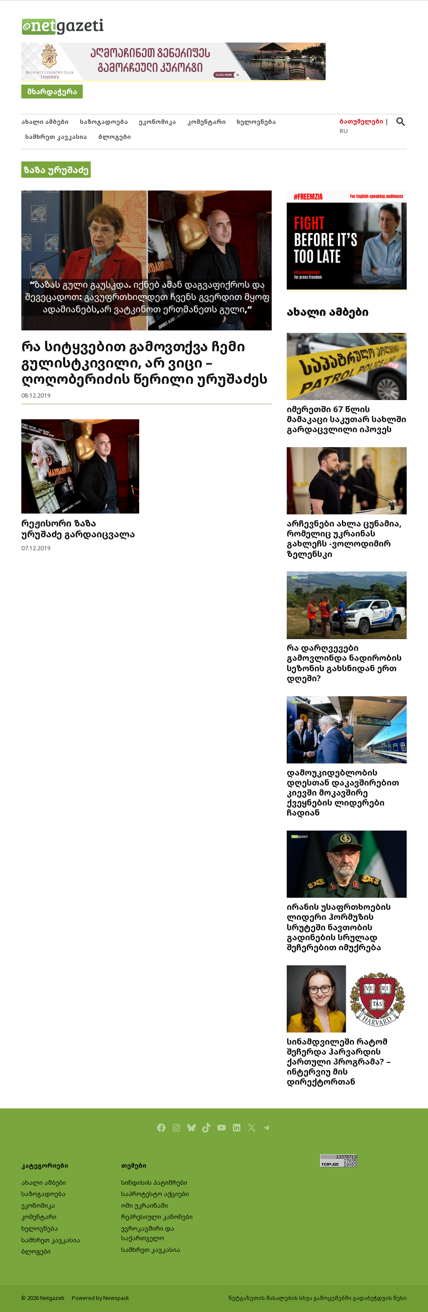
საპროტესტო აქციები (155, 1194)
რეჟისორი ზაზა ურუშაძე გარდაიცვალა (78, 528)
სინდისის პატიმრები (154, 1182)
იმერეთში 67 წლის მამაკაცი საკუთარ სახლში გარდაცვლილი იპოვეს (346, 419)
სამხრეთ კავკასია (56, 137)
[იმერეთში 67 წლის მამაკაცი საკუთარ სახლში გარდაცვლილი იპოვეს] (347, 367)
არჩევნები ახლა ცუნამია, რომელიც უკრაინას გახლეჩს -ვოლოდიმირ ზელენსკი (344, 538)
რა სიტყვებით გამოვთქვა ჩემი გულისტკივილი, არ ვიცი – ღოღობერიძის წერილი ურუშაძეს (144, 362)
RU (343, 131)
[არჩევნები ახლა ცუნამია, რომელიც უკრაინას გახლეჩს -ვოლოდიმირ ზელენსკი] (347, 481)
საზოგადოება (104, 122)
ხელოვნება (256, 122)
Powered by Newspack (100, 1298)
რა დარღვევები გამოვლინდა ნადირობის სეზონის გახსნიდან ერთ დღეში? (344, 663)
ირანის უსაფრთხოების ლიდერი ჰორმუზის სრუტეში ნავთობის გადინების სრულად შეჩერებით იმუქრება (339, 927)
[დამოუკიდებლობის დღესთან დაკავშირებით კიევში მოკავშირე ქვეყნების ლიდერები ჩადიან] (347, 730)
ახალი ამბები (45, 122)
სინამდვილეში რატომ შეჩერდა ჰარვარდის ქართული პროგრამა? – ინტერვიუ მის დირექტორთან (339, 1061)
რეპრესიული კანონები (157, 1217)
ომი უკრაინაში (144, 1205)
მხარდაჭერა (52, 91)
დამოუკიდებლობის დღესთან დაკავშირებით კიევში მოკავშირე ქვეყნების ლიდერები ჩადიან (343, 792)
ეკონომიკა (157, 122)
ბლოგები (114, 137)
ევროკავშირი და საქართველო (147, 1233)
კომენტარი (206, 122)
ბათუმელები (361, 121)
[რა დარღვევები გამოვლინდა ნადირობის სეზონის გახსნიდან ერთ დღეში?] (347, 606)
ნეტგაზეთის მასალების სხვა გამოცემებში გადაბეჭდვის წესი (318, 1298)
